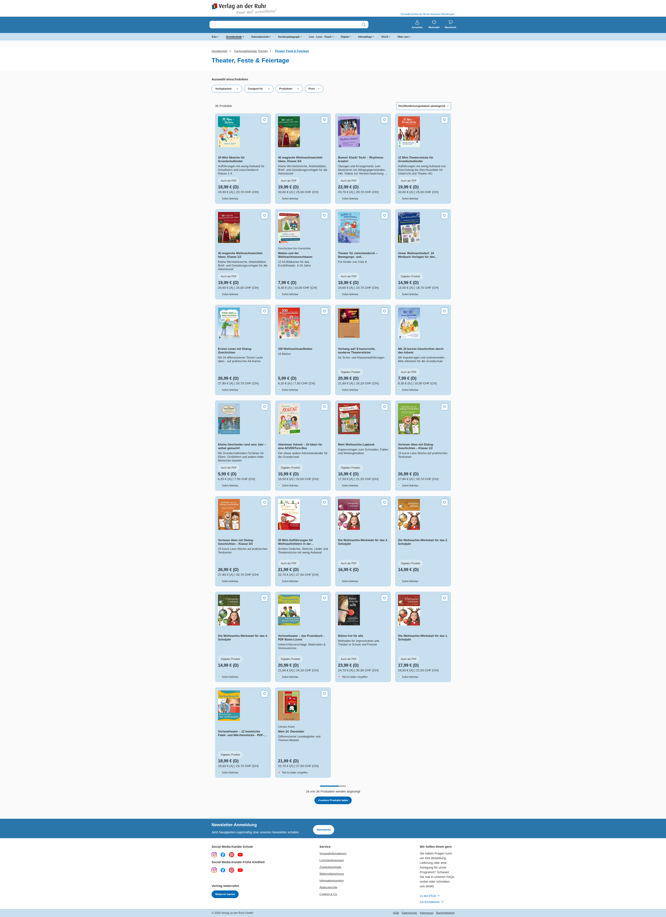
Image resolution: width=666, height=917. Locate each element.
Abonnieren (324, 829)
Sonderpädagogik (289, 36)
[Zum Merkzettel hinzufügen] (264, 119)
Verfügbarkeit (223, 88)
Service (325, 846)
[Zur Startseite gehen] (271, 9)
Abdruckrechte (328, 887)
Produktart (285, 88)
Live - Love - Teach (320, 36)
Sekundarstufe (260, 36)
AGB (396, 913)
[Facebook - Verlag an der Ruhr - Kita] (222, 870)
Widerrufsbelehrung (331, 873)
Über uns (403, 36)
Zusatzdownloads (330, 867)
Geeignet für (255, 88)
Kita (214, 36)
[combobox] (284, 24)
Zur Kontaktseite (430, 902)
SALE (384, 36)
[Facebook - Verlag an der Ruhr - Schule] (222, 854)
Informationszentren (331, 880)
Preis (312, 88)
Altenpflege (365, 36)
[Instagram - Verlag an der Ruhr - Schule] (214, 854)
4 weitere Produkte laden (333, 800)
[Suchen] (363, 24)
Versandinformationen (333, 853)
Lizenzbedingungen (331, 860)
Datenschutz (409, 913)
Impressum (426, 913)
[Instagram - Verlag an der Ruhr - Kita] (214, 870)
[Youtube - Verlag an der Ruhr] (240, 854)
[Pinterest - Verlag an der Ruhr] (231, 854)
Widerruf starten (225, 894)
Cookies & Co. (328, 894)
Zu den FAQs (428, 895)
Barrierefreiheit (445, 913)
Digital (345, 36)
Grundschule (234, 36)
